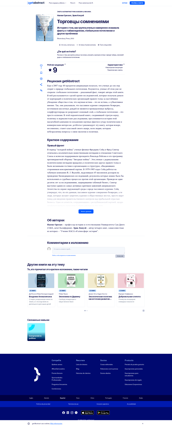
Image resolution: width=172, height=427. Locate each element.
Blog (77, 369)
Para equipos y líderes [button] (56, 3)
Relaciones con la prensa (109, 369)
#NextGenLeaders (58, 369)
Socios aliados (105, 373)
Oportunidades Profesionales (57, 379)
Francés (125, 398)
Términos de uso (73, 404)
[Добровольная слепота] (131, 280)
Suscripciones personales (134, 369)
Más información (56, 424)
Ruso (77, 398)
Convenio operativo (103, 404)
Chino (92, 398)
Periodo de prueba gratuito (134, 364)
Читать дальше (86, 211)
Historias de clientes (83, 373)
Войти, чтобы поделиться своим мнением (64, 255)
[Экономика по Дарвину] (71, 280)
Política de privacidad (43, 404)
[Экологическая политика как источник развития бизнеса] (101, 280)
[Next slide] (143, 310)
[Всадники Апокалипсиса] (41, 280)
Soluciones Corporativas (133, 384)
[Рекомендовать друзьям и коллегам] (41, 84)
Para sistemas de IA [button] (86, 3)
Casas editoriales (106, 364)
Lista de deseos (81, 364)
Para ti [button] (72, 3)
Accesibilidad (131, 404)
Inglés (31, 398)
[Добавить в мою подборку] (41, 79)
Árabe (141, 398)
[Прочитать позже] (41, 73)
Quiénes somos (57, 364)
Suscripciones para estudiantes (131, 374)
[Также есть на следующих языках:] (41, 90)
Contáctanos (56, 389)
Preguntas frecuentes (59, 384)
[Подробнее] (65, 64)
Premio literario (57, 373)
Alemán (46, 398)
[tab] (85, 310)
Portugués (108, 398)
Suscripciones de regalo (133, 380)
